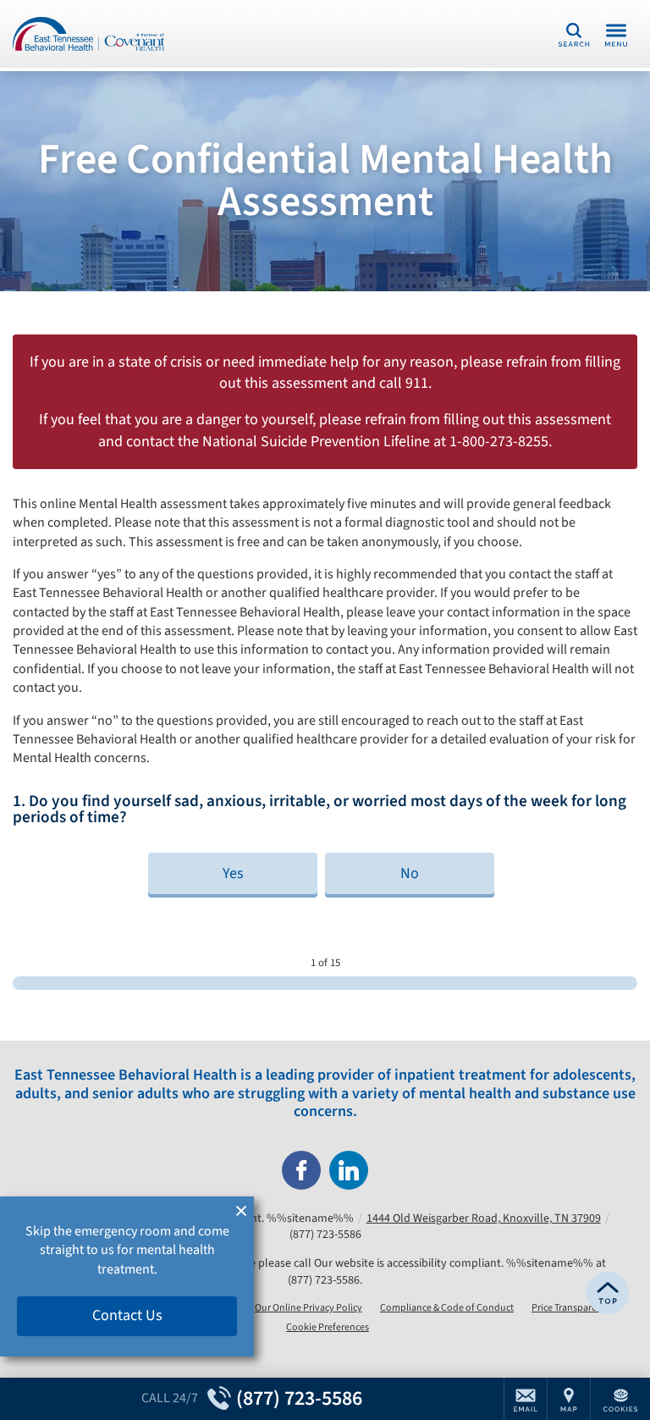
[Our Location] (569, 1399)
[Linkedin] (349, 1170)
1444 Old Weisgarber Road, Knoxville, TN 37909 (483, 1218)
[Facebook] (301, 1170)
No (409, 873)
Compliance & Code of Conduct (447, 1308)
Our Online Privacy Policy (308, 1308)
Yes (233, 873)
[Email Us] (525, 1399)
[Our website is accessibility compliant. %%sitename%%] (89, 33)
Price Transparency (572, 1308)
